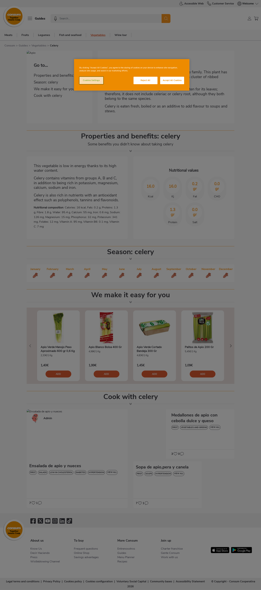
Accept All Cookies (172, 80)
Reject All (145, 80)
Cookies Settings (91, 80)
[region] (131, 75)
